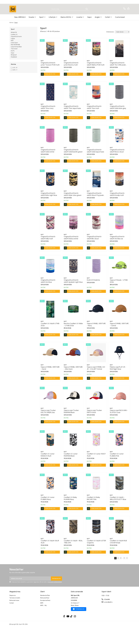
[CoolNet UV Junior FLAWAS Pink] (119, 439)
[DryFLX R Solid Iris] (96, 265)
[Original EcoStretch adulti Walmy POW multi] (96, 48)
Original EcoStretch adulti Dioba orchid (71, 237)
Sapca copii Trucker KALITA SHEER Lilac (48, 411)
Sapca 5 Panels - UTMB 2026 (119, 281)
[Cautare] (87, 9)
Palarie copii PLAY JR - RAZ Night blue (118, 368)
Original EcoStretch (16, 36)
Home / (11, 22)
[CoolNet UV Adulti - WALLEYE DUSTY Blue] (119, 483)
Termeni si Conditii (14, 598)
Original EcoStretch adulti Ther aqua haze (72, 107)
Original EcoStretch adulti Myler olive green (72, 194)
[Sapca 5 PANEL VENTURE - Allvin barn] (73, 352)
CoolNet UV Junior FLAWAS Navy (47, 498)
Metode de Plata (45, 595)
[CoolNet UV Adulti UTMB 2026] (50, 309)
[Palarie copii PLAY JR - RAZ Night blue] (119, 352)
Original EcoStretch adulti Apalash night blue (73, 281)
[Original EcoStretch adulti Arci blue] (50, 265)
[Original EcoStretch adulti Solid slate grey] (119, 92)
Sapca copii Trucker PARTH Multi (94, 411)
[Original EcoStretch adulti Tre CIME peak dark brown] (119, 48)
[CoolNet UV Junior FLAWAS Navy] (50, 483)
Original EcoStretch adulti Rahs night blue (49, 194)
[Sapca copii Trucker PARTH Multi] (96, 396)
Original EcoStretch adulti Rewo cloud (117, 151)
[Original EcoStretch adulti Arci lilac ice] (119, 222)
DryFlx (12, 51)
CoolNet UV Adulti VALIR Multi (50, 542)
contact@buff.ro (108, 602)
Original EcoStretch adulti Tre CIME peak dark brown (118, 64)
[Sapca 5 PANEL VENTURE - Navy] (96, 309)
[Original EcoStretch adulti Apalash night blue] (73, 265)
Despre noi (12, 595)
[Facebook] (64, 616)
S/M (14, 70)
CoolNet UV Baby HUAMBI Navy (70, 498)
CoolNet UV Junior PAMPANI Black (71, 455)
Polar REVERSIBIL (15, 44)
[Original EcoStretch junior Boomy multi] (73, 48)
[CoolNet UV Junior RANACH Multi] (50, 439)
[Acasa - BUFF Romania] (18, 9)
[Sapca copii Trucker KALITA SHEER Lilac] (50, 396)
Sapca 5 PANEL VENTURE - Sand (50, 368)
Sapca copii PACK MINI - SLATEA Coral (119, 411)
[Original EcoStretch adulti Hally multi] (50, 222)
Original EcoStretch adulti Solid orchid (48, 151)
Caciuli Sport (14, 42)
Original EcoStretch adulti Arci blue (48, 281)
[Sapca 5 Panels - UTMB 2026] (119, 265)
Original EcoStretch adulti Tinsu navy (48, 107)
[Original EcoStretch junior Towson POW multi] (50, 48)
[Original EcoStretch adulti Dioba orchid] (73, 222)
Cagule (13, 38)
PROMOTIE (14, 32)
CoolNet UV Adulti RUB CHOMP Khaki (118, 542)
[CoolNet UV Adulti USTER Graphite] (96, 526)
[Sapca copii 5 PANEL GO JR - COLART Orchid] (96, 352)
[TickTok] (71, 616)
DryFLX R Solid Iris (93, 280)
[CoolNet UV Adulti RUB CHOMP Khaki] (119, 526)
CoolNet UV (14, 34)
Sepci (12, 53)
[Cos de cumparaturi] (128, 8)
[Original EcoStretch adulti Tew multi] (96, 92)
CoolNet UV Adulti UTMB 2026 (50, 324)
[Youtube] (67, 616)
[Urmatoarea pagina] (127, 558)
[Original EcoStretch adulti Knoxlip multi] (119, 178)
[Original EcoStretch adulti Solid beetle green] (73, 135)
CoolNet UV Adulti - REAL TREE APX (73, 542)
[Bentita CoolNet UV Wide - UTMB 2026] (73, 309)
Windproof (14, 55)
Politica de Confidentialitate (55, 582)
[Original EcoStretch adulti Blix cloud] (96, 222)
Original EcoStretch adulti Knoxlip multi (117, 194)
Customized (120, 17)
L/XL (14, 67)
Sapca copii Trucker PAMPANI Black (71, 411)
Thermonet (14, 48)
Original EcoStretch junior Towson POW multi (50, 64)
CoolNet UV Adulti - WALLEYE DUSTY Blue (118, 498)
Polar (12, 40)
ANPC (41, 603)
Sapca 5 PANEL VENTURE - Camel (119, 324)
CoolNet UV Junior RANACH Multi (47, 455)
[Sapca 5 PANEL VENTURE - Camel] (119, 309)
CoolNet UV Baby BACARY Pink (93, 498)
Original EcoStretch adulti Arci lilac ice (117, 237)
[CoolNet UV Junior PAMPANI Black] (73, 439)
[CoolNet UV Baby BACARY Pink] (96, 483)
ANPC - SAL (43, 605)
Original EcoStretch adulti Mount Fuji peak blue (95, 194)
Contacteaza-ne (79, 609)
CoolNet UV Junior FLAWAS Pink (117, 455)
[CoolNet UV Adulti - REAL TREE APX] (73, 526)
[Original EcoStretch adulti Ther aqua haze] (73, 92)
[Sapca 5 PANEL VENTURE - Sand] (50, 352)
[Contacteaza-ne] (124, 8)
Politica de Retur (44, 598)
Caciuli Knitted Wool (16, 46)
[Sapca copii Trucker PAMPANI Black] (73, 396)
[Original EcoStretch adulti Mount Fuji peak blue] (96, 178)
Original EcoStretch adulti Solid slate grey (118, 107)
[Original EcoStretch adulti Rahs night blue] (50, 178)
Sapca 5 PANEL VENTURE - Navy (96, 324)
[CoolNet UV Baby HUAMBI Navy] (73, 483)
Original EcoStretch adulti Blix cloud (94, 237)
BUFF (42, 61)
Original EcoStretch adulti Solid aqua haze (95, 151)
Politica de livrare (14, 600)
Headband (14, 57)
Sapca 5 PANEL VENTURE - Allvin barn (73, 368)
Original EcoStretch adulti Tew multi (94, 107)
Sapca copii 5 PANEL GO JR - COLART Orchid (96, 368)
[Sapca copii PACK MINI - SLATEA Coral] (119, 396)
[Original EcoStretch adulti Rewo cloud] (119, 135)
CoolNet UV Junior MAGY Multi (96, 455)
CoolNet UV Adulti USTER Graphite (96, 542)
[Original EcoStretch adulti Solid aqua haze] (96, 135)
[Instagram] (75, 616)
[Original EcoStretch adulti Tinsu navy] (50, 92)
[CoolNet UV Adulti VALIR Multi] (50, 526)
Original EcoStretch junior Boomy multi (71, 64)
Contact (11, 603)
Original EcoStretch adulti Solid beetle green (73, 151)
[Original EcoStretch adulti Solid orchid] (50, 135)
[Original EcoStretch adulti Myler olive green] (73, 178)
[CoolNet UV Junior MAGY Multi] (96, 439)
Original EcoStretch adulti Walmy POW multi (95, 64)
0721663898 (107, 599)
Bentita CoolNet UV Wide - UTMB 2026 (73, 324)
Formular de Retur (45, 600)
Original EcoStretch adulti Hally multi (48, 237)
